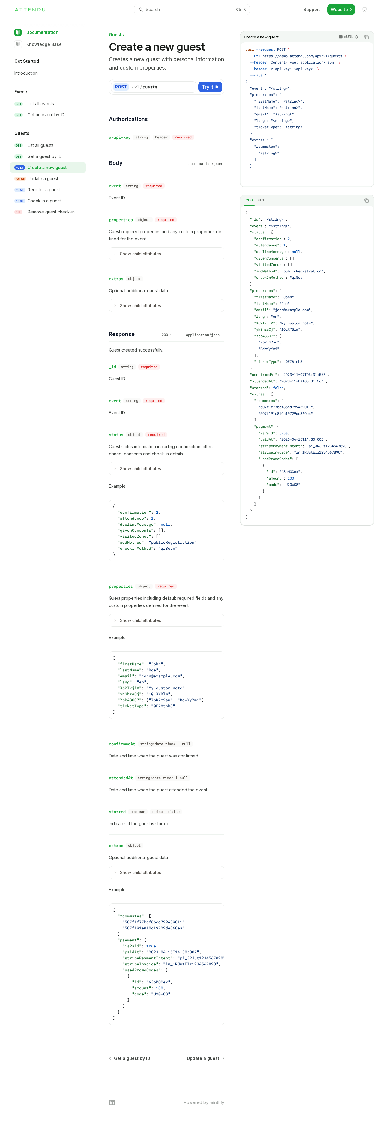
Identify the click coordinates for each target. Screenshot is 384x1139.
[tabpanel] (307, 365)
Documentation (42, 32)
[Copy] (191, 87)
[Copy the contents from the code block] (366, 37)
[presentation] (166, 964)
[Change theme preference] (365, 9)
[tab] (249, 200)
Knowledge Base (44, 44)
